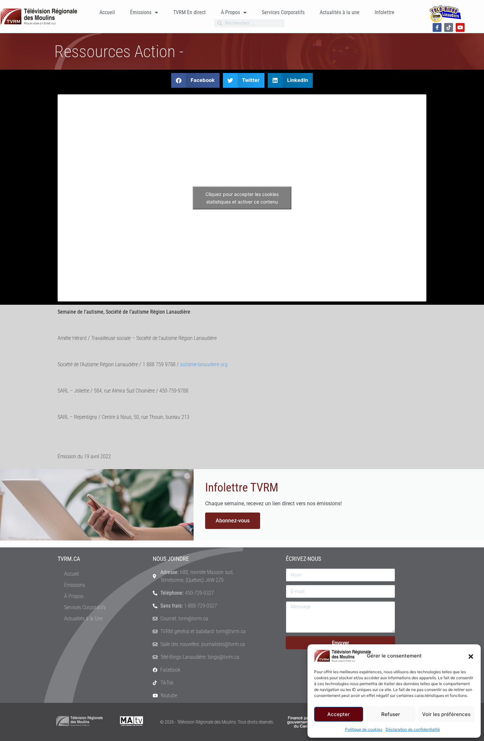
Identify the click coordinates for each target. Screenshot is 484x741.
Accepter (338, 714)
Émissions (140, 12)
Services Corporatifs (283, 12)
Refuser (390, 714)
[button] (471, 656)
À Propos (230, 12)
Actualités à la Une (83, 618)
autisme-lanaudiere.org (204, 364)
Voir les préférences (446, 714)
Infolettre (384, 12)
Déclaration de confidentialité (413, 729)
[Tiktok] (448, 27)
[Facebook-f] (437, 27)
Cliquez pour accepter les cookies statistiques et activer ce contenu (242, 197)
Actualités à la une (340, 12)
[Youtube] (460, 27)
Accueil (107, 12)
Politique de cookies (363, 729)
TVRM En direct (189, 12)
